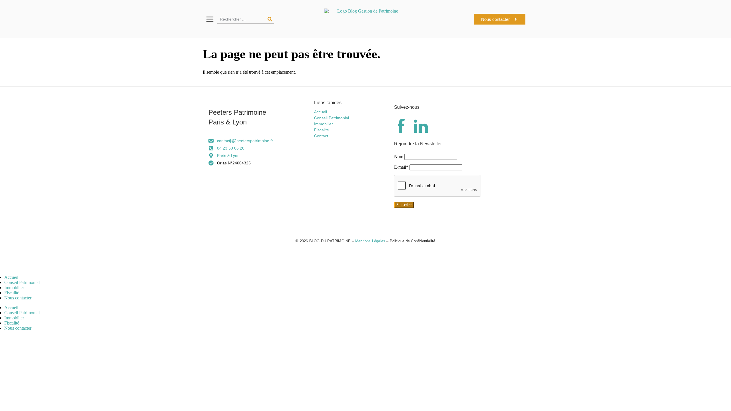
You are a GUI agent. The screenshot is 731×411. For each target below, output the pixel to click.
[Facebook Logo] (401, 127)
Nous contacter (17, 297)
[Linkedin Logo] (421, 127)
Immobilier (14, 287)
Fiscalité (11, 292)
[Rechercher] (270, 19)
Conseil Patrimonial (22, 282)
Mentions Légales (370, 241)
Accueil (11, 277)
